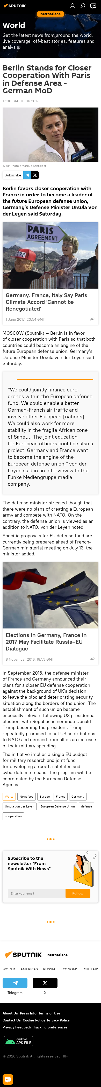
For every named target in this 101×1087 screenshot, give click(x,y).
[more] (92, 319)
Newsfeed (26, 796)
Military (91, 969)
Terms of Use (49, 1013)
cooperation (13, 816)
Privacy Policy (58, 1020)
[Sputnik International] (15, 7)
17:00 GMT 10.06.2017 (21, 101)
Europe (45, 796)
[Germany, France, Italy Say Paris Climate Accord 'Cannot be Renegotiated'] (50, 255)
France (60, 796)
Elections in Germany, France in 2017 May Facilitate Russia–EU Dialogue (46, 642)
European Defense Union (57, 806)
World (9, 796)
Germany (77, 796)
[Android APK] (18, 1042)
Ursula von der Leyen (19, 806)
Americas (29, 969)
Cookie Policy (34, 1020)
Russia (49, 969)
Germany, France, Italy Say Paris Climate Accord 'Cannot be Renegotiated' (46, 302)
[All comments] (8, 1079)
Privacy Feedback (17, 1027)
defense (86, 806)
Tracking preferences (50, 1027)
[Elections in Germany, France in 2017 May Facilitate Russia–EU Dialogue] (50, 595)
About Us (10, 1013)
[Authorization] (72, 6)
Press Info (28, 1013)
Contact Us (12, 1020)
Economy (69, 969)
